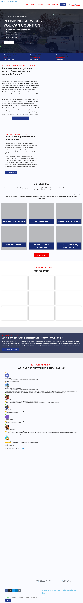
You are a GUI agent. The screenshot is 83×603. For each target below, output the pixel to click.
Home (26, 4)
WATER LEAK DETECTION (69, 221)
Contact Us (55, 4)
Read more (22, 448)
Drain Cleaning (14, 245)
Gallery (48, 4)
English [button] (63, 4)
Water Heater (41, 221)
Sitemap (44, 596)
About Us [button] (33, 4)
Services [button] (40, 4)
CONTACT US (12, 172)
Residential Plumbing (14, 221)
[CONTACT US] (6, 172)
